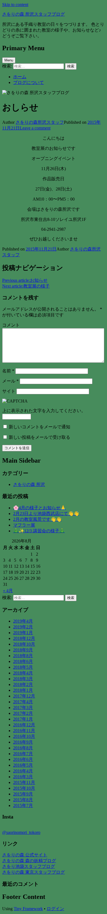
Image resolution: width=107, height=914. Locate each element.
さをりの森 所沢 (29, 484)
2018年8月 (23, 655)
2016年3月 (23, 776)
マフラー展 (24, 525)
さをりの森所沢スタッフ (40, 122)
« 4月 (8, 590)
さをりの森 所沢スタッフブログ (33, 14)
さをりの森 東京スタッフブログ (33, 872)
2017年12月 (24, 696)
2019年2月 (23, 627)
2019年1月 (23, 632)
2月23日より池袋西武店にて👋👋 (46, 513)
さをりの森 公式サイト (24, 855)
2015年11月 (24, 782)
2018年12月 (24, 638)
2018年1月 (23, 690)
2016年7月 (23, 753)
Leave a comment (35, 128)
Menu (8, 60)
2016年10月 (24, 736)
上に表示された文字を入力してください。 (44, 410)
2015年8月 (23, 799)
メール (10, 381)
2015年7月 (23, 805)
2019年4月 (23, 621)
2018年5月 (23, 667)
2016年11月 (24, 730)
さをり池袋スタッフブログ (28, 866)
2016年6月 (23, 759)
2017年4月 (23, 701)
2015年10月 (24, 788)
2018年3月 (23, 678)
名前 (8, 371)
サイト (8, 391)
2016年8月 (23, 748)
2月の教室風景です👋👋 (37, 519)
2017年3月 (23, 707)
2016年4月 (23, 771)
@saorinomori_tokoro (21, 832)
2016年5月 (23, 765)
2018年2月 (23, 684)
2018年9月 (23, 650)
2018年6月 (23, 661)
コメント (11, 325)
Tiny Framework (28, 908)
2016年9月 (23, 742)
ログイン (55, 908)
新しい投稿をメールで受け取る (39, 437)
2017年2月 (23, 713)
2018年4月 (23, 673)
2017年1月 (23, 719)
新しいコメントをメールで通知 (39, 426)
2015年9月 (23, 794)
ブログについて (28, 82)
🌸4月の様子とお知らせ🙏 (39, 507)
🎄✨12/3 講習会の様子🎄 (39, 530)
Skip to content (15, 4)
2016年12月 (24, 724)
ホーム (19, 76)
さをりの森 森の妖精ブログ (29, 860)
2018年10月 (24, 644)
